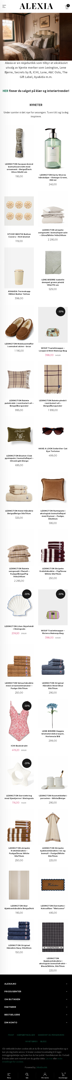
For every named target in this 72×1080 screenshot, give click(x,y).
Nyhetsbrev (31, 1041)
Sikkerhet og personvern (51, 1035)
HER (5, 91)
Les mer (49, 1058)
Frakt (11, 1035)
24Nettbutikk (41, 1067)
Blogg (43, 1041)
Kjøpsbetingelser (26, 1035)
